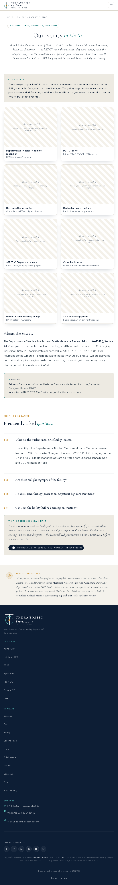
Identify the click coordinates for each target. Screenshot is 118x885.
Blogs (6, 749)
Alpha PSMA (9, 648)
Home (10, 17)
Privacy (63, 878)
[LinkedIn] (21, 849)
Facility (7, 732)
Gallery (21, 17)
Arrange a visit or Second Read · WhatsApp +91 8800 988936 (49, 548)
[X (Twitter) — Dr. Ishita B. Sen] (29, 849)
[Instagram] (14, 849)
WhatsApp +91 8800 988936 (21, 813)
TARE (6, 698)
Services (8, 716)
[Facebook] (7, 849)
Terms (7, 782)
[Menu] (111, 5)
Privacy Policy (10, 790)
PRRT (6, 665)
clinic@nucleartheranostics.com (23, 821)
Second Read (10, 740)
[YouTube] (36, 849)
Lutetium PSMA (11, 657)
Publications (10, 757)
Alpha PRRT (9, 673)
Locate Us (8, 774)
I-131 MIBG (8, 682)
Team (6, 724)
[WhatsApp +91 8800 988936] (43, 849)
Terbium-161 (9, 690)
